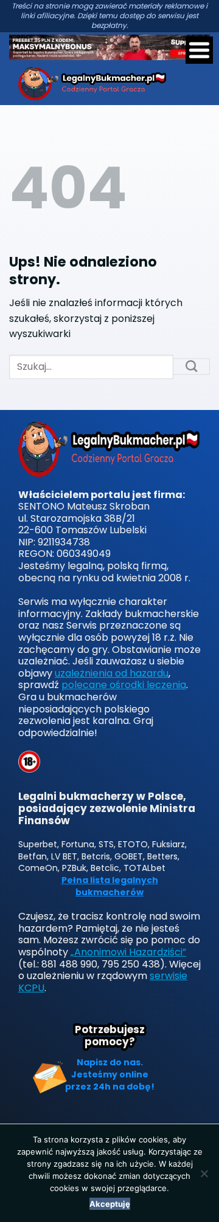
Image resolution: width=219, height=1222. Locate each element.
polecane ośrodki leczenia (123, 685)
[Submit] (191, 366)
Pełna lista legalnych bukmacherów (109, 886)
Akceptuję (109, 1204)
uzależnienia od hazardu (112, 673)
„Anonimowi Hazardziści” (128, 952)
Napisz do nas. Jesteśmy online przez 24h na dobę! (110, 1074)
